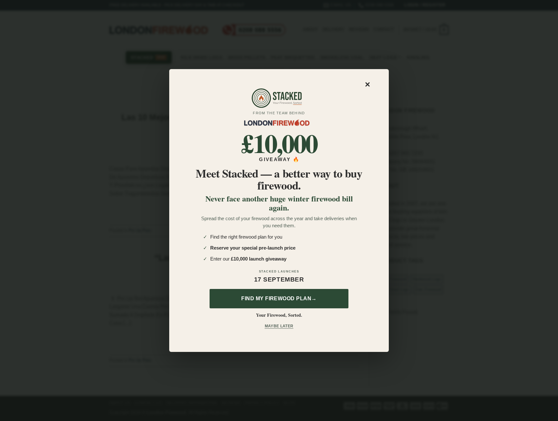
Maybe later (279, 326)
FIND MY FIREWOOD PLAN (279, 298)
